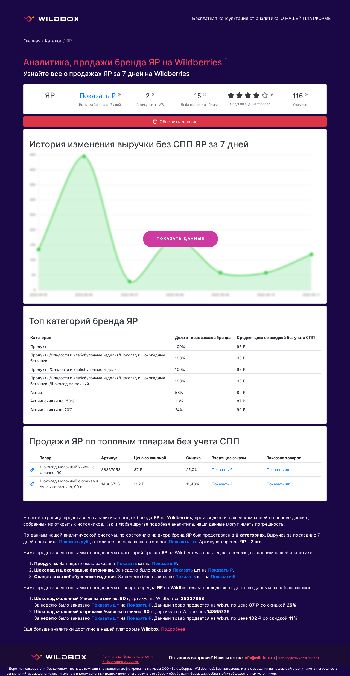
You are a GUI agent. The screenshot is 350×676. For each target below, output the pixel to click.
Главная (31, 40)
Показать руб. (74, 541)
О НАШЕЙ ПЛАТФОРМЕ (306, 18)
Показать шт (105, 605)
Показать (126, 563)
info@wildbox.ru (259, 657)
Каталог (53, 40)
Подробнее (173, 629)
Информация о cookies (120, 661)
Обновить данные (178, 121)
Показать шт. (278, 469)
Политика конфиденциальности (127, 656)
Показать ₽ (99, 96)
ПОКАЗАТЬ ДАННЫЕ (181, 238)
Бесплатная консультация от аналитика (235, 18)
